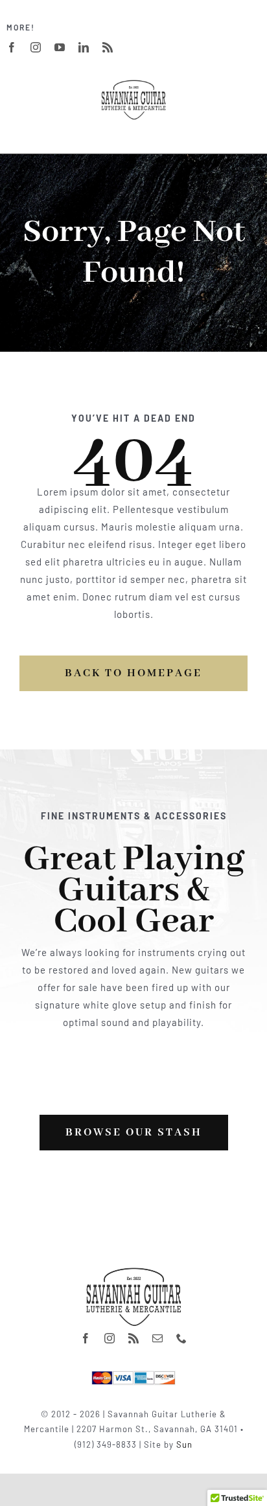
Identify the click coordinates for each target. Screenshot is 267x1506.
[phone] (181, 1338)
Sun (184, 1444)
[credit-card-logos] (133, 1375)
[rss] (107, 47)
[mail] (157, 1338)
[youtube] (59, 47)
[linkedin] (83, 47)
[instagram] (35, 47)
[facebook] (11, 47)
